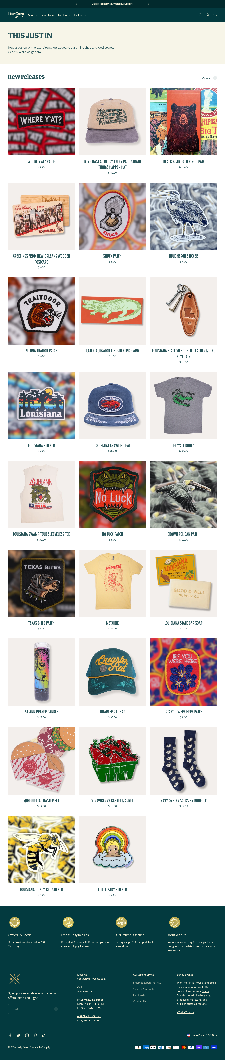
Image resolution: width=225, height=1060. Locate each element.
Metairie (112, 623)
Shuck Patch (112, 256)
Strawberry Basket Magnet (112, 800)
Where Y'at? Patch (41, 161)
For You (62, 15)
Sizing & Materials (143, 988)
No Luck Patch (112, 534)
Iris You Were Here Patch (184, 711)
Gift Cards (139, 994)
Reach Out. (174, 950)
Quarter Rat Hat (112, 711)
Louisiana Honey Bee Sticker (41, 889)
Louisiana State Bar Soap (183, 623)
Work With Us (185, 1012)
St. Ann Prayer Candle (41, 711)
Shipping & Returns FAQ (147, 982)
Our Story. (14, 946)
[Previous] (76, 4)
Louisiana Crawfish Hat (112, 445)
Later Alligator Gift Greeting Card (112, 350)
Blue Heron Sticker (183, 256)
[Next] (149, 4)
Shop (31, 15)
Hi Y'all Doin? (183, 445)
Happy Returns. (81, 946)
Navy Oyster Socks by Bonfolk (183, 800)
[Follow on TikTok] (44, 1035)
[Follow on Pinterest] (35, 1035)
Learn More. (121, 946)
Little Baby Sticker (112, 889)
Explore (78, 15)
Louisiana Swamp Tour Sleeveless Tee (41, 534)
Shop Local (48, 15)
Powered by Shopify (40, 1047)
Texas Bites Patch (41, 623)
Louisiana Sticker (41, 445)
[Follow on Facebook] (10, 1035)
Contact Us (139, 1001)
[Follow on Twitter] (18, 1035)
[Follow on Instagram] (27, 1035)
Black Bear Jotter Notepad (183, 161)
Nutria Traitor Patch (41, 350)
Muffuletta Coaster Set (41, 800)
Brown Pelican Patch (183, 534)
